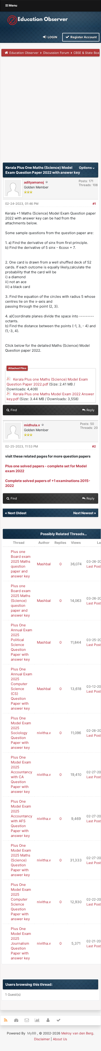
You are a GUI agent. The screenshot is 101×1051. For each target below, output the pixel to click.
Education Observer (24, 53)
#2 (94, 446)
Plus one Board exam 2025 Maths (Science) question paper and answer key (21, 600)
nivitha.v (44, 733)
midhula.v (32, 425)
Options (86, 168)
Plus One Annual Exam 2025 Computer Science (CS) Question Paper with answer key (21, 689)
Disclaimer (42, 1039)
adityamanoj (34, 182)
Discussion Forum (56, 53)
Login (52, 37)
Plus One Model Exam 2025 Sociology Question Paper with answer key (21, 733)
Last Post (93, 566)
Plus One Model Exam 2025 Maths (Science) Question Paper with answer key (21, 860)
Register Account (83, 37)
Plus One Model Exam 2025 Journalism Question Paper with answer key (21, 943)
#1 (94, 203)
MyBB (31, 1033)
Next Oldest (17, 513)
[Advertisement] (50, 111)
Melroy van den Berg (77, 1033)
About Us (60, 1039)
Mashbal (44, 564)
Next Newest (83, 513)
